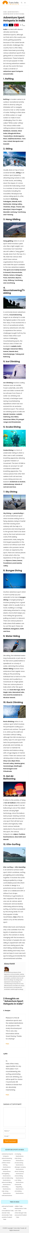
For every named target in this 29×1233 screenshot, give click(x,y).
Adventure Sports (13, 12)
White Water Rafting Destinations (7, 1165)
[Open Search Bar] (21, 2)
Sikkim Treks (18, 1206)
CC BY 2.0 (19, 94)
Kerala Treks (6, 1213)
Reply (7, 1044)
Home (5, 12)
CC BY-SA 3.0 (22, 235)
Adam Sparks (14, 794)
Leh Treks (18, 1210)
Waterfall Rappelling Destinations (19, 1187)
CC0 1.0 (18, 586)
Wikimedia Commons (16, 508)
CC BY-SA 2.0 (19, 307)
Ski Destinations (7, 1195)
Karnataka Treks (7, 1215)
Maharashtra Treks (21, 1208)
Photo (9, 94)
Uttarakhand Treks (8, 1210)
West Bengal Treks (21, 1213)
